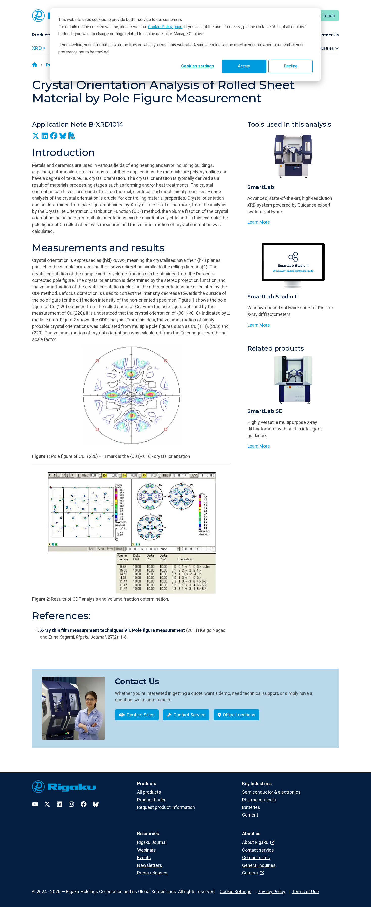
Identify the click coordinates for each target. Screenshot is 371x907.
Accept (244, 66)
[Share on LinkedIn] (44, 135)
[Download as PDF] (71, 135)
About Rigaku (255, 842)
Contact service (258, 850)
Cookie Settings (235, 891)
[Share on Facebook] (53, 135)
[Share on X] (35, 135)
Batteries (251, 807)
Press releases (152, 872)
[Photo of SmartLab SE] (293, 380)
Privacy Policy (271, 891)
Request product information (166, 807)
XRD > (39, 48)
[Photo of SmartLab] (293, 156)
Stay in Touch (321, 15)
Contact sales (256, 857)
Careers (250, 872)
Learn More (258, 222)
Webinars (146, 850)
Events (144, 857)
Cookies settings (197, 66)
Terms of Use (305, 891)
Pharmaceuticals (259, 799)
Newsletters (149, 865)
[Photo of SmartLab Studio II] (293, 266)
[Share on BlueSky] (62, 135)
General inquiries (259, 865)
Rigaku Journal (151, 842)
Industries (325, 48)
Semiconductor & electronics (271, 792)
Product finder (151, 799)
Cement (250, 815)
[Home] (34, 65)
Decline (290, 66)
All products (149, 792)
